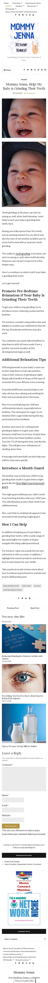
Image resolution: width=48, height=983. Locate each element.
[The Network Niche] (24, 909)
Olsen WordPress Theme (18, 978)
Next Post (35, 608)
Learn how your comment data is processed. (24, 834)
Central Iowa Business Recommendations (19, 951)
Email (5, 805)
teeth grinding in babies (12, 590)
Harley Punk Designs (12, 862)
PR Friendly (9, 9)
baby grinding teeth (11, 586)
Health (8, 6)
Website (6, 815)
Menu (8, 70)
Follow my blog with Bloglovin (24, 847)
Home (6, 3)
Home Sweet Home (33, 3)
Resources (31, 6)
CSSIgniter (35, 978)
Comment (7, 764)
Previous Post (13, 608)
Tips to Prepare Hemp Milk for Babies (19, 746)
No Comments (29, 93)
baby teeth (26, 586)
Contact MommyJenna (12, 954)
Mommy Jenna (24, 972)
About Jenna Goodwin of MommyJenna (21, 12)
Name (5, 795)
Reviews (19, 6)
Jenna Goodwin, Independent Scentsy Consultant (22, 864)
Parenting (16, 3)
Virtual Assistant (22, 960)
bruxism (37, 586)
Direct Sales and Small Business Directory (19, 957)
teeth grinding (23, 253)
